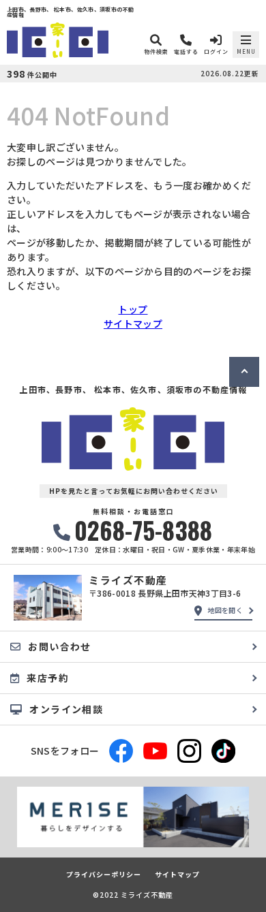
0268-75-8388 (143, 530)
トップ (132, 309)
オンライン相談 (66, 709)
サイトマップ (133, 323)
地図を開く (225, 610)
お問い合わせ (59, 646)
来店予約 (48, 678)
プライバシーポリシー (103, 874)
